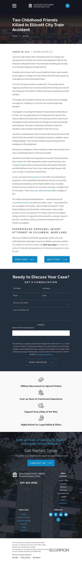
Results (24, 524)
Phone (15, 295)
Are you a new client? (20, 303)
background (36, 177)
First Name (17, 288)
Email (44, 295)
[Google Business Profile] (51, 515)
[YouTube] (66, 515)
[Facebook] (56, 515)
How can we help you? (21, 310)
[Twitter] (58, 520)
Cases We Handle (24, 521)
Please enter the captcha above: (23, 328)
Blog (24, 527)
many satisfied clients (42, 190)
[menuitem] (15, 557)
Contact (23, 530)
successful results (20, 202)
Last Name (46, 288)
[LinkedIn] (61, 515)
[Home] (40, 6)
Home (23, 514)
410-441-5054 (28, 482)
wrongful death (18, 165)
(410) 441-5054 (49, 245)
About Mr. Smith (23, 517)
